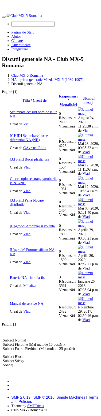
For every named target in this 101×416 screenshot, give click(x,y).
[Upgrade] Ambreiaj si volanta (32, 226)
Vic (25, 124)
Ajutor (16, 36)
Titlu (26, 100)
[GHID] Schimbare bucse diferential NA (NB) (29, 138)
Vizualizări (68, 105)
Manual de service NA (26, 303)
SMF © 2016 (43, 397)
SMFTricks (35, 406)
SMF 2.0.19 (21, 397)
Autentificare (21, 45)
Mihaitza (29, 286)
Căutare (17, 41)
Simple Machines (70, 397)
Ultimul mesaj (88, 100)
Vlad (86, 152)
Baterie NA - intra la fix (27, 278)
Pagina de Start (22, 32)
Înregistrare (19, 49)
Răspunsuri (68, 96)
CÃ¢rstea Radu (34, 148)
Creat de (40, 100)
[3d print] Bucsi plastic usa (29, 159)
